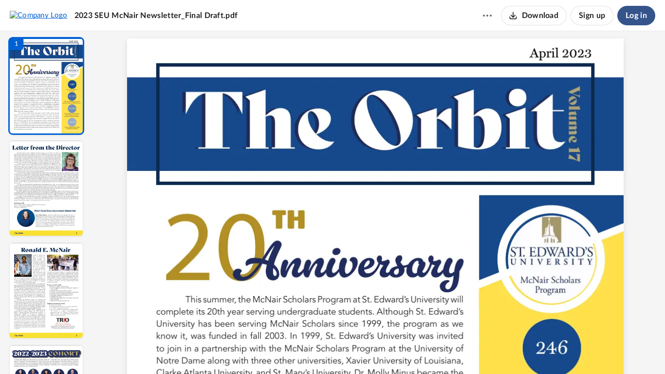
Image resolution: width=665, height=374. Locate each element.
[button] (46, 85)
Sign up (592, 15)
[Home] (39, 15)
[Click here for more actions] (487, 15)
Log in (636, 15)
